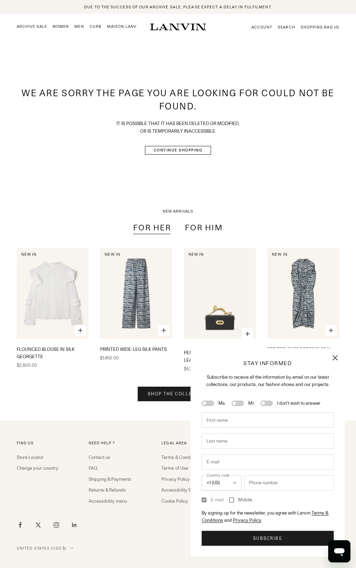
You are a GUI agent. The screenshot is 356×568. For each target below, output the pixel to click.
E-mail (217, 499)
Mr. (251, 403)
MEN (79, 26)
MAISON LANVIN (124, 26)
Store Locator (30, 457)
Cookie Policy (174, 501)
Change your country (37, 468)
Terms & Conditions (181, 457)
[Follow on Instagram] (56, 524)
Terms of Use (174, 468)
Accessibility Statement (185, 490)
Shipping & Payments (110, 479)
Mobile (245, 499)
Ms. (222, 403)
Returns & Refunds (107, 490)
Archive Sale (32, 26)
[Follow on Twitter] (38, 524)
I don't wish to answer (299, 403)
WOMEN (60, 26)
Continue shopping (178, 150)
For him (204, 227)
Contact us (99, 457)
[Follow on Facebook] (20, 524)
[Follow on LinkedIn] (74, 524)
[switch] (208, 403)
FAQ (93, 468)
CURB (96, 26)
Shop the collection (178, 393)
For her (152, 227)
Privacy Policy (247, 520)
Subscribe (267, 538)
